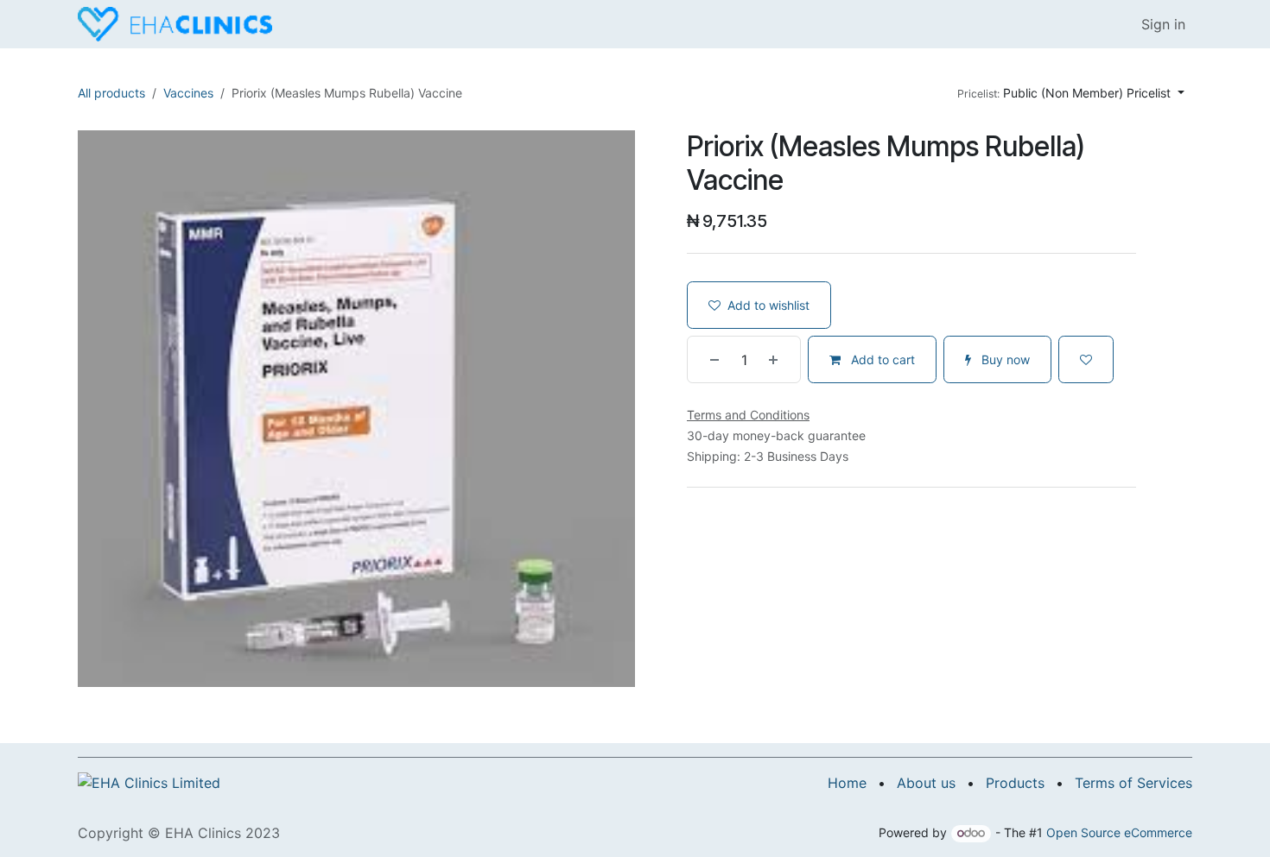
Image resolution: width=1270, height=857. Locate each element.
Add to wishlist (768, 305)
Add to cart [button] (881, 359)
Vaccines (188, 92)
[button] (1070, 93)
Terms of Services (1133, 782)
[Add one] (780, 359)
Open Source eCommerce (1119, 832)
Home (847, 782)
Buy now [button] (1004, 359)
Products (1015, 782)
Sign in (1163, 24)
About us (926, 782)
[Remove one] (707, 359)
